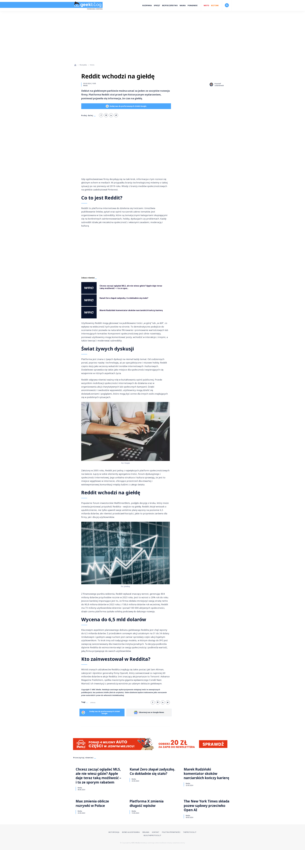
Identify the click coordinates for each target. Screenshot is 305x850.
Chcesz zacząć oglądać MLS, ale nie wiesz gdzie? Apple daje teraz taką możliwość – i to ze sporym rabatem (98, 775)
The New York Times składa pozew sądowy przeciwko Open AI (206, 805)
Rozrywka (147, 5)
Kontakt (155, 832)
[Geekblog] (88, 10)
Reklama (145, 832)
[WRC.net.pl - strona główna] (75, 65)
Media (85, 85)
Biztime (215, 5)
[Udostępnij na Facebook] (101, 115)
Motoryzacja (114, 832)
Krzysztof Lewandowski (219, 85)
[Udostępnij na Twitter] (116, 115)
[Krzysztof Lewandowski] (211, 84)
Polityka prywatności (171, 832)
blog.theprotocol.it (152, 835)
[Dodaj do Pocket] (106, 115)
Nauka (183, 5)
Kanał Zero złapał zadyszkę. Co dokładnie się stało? (152, 771)
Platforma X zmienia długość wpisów (147, 803)
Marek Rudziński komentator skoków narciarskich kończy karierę (206, 773)
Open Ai (92, 702)
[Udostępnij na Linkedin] (111, 115)
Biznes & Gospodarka (131, 832)
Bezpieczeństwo (170, 5)
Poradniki (193, 5)
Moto (206, 5)
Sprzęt (157, 5)
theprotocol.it (189, 832)
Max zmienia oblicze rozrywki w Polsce (92, 803)
